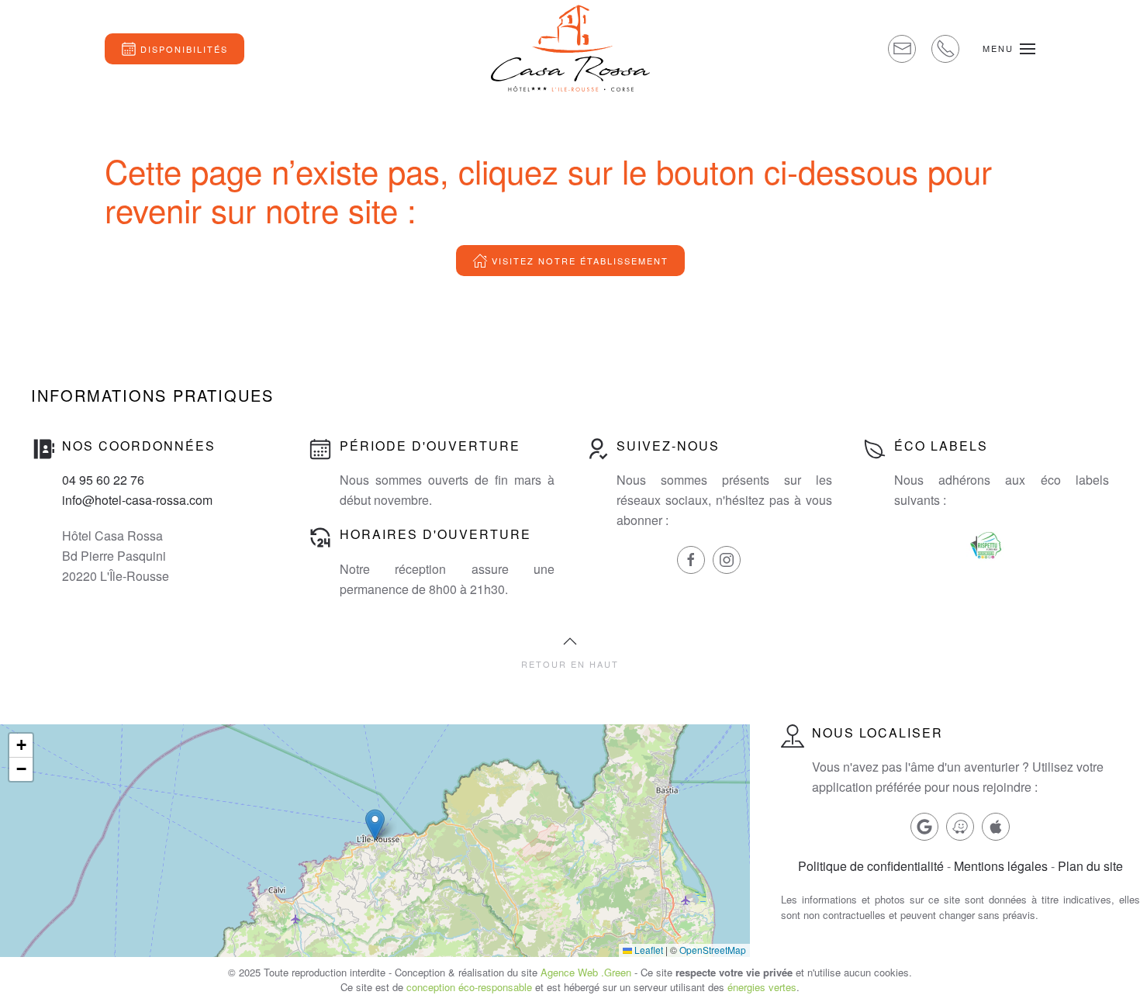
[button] (1009, 48)
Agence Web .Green (586, 972)
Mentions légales (1001, 866)
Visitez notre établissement (580, 260)
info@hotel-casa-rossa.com (137, 500)
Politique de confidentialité (871, 866)
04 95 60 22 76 (103, 480)
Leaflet (647, 949)
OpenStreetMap (712, 949)
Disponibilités (184, 49)
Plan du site (1090, 866)
